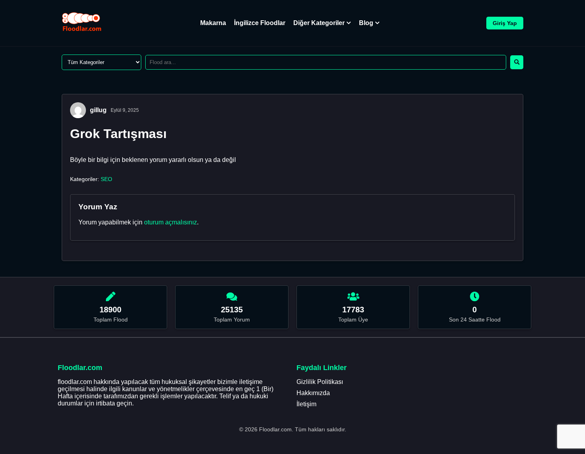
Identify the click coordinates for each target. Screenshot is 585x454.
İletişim (306, 404)
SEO (106, 179)
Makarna (213, 22)
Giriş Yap (505, 23)
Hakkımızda (313, 393)
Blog (366, 22)
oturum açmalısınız (170, 222)
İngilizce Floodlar (259, 22)
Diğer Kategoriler (319, 22)
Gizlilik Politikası (319, 381)
